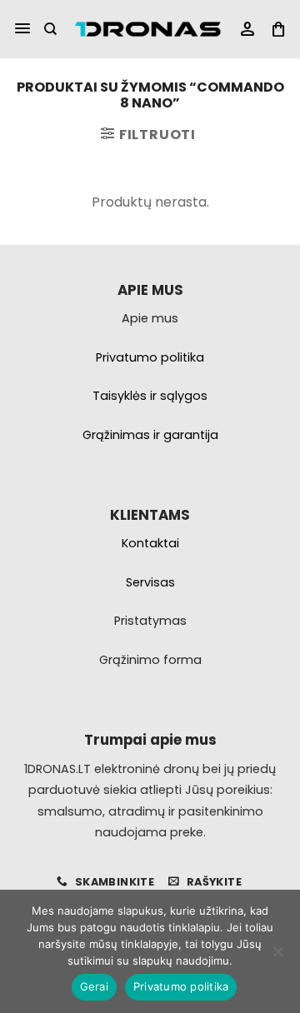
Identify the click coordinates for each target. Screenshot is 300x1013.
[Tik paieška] (50, 29)
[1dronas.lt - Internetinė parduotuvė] (147, 29)
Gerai (94, 986)
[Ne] (278, 956)
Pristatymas (150, 620)
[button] (22, 29)
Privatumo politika (181, 986)
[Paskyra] (248, 29)
